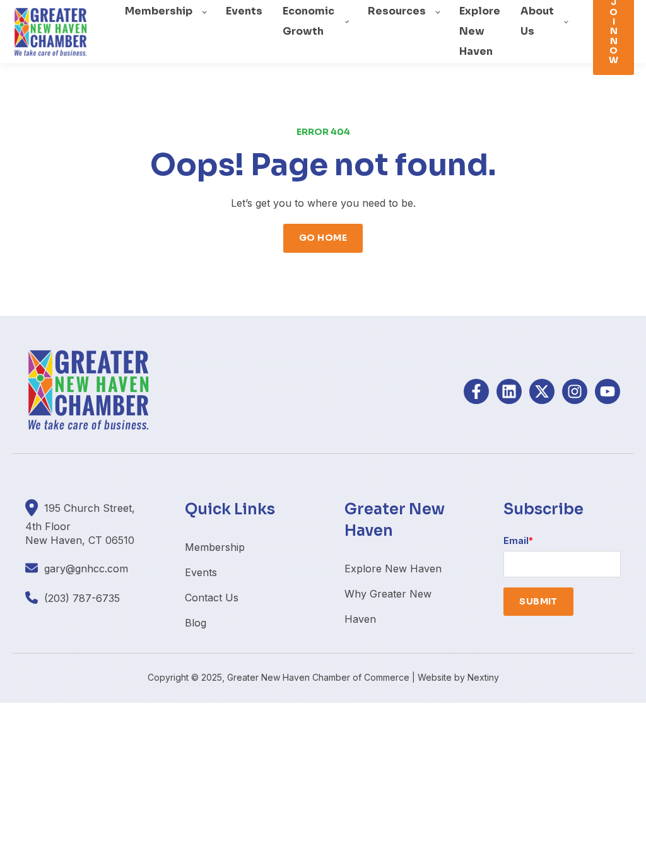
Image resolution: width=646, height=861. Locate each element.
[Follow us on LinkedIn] (509, 391)
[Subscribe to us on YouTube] (607, 391)
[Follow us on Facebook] (476, 391)
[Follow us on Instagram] (574, 391)
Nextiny (483, 677)
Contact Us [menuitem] (211, 597)
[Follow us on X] (542, 391)
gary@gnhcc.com (86, 568)
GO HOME (323, 237)
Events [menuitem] (201, 572)
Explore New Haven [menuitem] (393, 568)
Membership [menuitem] (215, 547)
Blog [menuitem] (195, 622)
